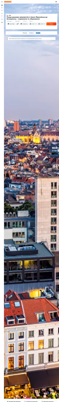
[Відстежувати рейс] (1, 16)
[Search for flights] (1, 5)
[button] (2, 2)
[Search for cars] (1, 10)
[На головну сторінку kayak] (7, 1)
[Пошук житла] (1, 8)
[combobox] (25, 21)
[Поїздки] (1, 19)
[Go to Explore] (1, 13)
